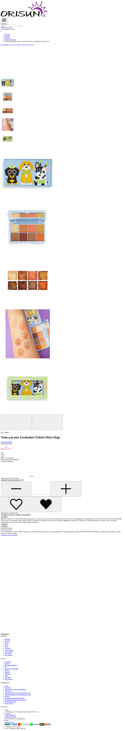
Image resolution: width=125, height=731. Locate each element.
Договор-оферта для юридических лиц (17, 693)
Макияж (7, 38)
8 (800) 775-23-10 (6, 27)
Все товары (8, 655)
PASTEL (7, 674)
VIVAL (7, 670)
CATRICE (8, 662)
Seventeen (8, 677)
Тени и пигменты (10, 39)
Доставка (8, 691)
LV (6, 667)
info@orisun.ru (9, 722)
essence (7, 663)
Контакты (8, 687)
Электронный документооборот (15, 689)
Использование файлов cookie (15, 698)
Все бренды (5, 45)
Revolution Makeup (11, 665)
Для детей (8, 653)
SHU (6, 676)
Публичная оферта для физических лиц (18, 694)
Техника (7, 648)
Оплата (7, 696)
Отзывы (11, 515)
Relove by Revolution (11, 669)
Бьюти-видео (9, 703)
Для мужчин (9, 651)
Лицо (6, 644)
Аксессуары (9, 650)
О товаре (4, 515)
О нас (6, 686)
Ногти (7, 643)
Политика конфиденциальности (15, 700)
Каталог (7, 36)
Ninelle (7, 672)
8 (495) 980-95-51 (10, 715)
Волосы (7, 641)
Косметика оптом (10, 701)
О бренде (18, 515)
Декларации (26, 515)
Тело (6, 646)
